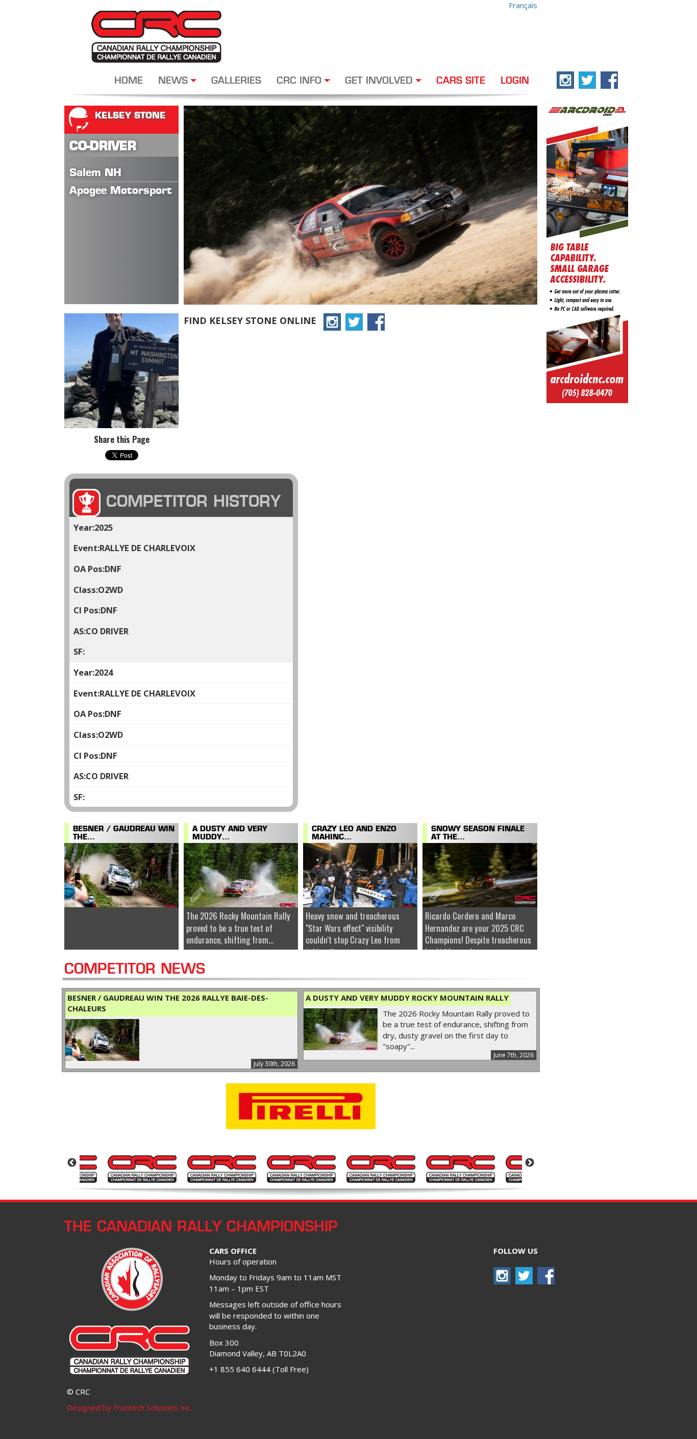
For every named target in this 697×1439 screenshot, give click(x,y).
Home (128, 81)
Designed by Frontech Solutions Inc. (129, 1407)
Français (523, 5)
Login (515, 81)
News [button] (174, 81)
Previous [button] (72, 1163)
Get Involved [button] (380, 81)
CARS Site (460, 81)
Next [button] (530, 1163)
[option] (142, 1168)
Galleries (236, 81)
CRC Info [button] (301, 81)
